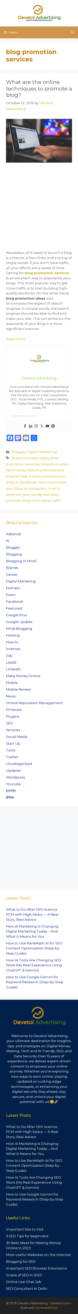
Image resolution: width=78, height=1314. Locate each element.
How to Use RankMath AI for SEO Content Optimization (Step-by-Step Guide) (34, 948)
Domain (13, 588)
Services (13, 730)
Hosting (13, 635)
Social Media (16, 737)
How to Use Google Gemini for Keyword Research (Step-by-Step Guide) (34, 982)
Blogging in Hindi (21, 561)
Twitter (12, 757)
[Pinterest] (53, 426)
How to (12, 642)
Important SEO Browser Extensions (36, 1268)
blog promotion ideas (30, 458)
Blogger (18, 452)
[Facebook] (25, 426)
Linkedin (13, 669)
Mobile (12, 683)
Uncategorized (19, 764)
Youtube (13, 784)
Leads (11, 662)
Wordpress (15, 777)
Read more (15, 339)
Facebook (14, 602)
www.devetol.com (23, 416)
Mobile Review (18, 689)
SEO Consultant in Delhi (26, 1289)
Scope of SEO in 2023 (24, 1275)
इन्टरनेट (11, 791)
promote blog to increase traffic (33, 501)
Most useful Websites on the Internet (38, 1255)
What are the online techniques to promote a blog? (39, 88)
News (11, 696)
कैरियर (10, 798)
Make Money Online (23, 676)
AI (7, 541)
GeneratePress (46, 1308)
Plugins (12, 716)
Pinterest (14, 710)
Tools (10, 750)
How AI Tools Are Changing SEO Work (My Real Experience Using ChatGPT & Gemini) (34, 965)
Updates (13, 770)
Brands (12, 568)
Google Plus (16, 615)
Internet (13, 649)
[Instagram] (36, 426)
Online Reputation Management (34, 703)
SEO (9, 723)
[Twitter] (42, 426)
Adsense (13, 534)
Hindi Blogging (19, 629)
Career (12, 574)
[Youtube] (47, 426)
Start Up (13, 743)
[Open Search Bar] (72, 32)
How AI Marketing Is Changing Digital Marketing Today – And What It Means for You (32, 931)
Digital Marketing (42, 452)
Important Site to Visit (25, 1229)
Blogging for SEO (21, 1262)
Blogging (14, 554)
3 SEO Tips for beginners (27, 1236)
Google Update (19, 622)
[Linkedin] (30, 426)
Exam (11, 595)
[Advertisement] (39, 209)
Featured (14, 608)
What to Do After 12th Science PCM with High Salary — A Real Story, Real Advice (32, 914)
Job (9, 656)
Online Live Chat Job (23, 1282)
